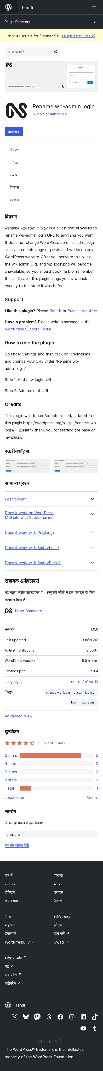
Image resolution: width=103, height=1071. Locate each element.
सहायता (10, 925)
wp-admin (89, 702)
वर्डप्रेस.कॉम (16, 957)
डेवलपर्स (10, 933)
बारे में (8, 875)
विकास (14, 187)
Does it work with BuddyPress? (33, 563)
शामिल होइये (62, 916)
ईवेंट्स (58, 925)
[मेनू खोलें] (95, 7)
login (74, 702)
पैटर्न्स (58, 900)
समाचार (10, 883)
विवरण (14, 149)
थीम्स (57, 883)
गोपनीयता (11, 900)
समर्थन (14, 199)
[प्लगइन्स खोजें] (55, 52)
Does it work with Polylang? (29, 532)
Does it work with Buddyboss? (32, 547)
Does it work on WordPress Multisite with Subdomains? (29, 515)
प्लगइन (58, 892)
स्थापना (15, 174)
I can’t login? (16, 499)
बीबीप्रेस (13, 974)
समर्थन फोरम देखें (17, 845)
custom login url (85, 692)
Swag (61, 942)
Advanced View (19, 716)
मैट (9, 966)
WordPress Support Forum (28, 329)
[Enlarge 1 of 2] (43, 465)
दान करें (61, 933)
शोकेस (58, 875)
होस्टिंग (10, 892)
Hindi (20, 1005)
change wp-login (58, 692)
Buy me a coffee (82, 310)
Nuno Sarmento (46, 114)
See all (92, 797)
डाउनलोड (14, 131)
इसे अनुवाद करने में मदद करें (78, 35)
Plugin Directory (17, 22)
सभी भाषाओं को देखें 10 (84, 682)
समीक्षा (14, 162)
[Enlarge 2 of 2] (91, 465)
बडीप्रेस (13, 983)
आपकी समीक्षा (14, 797)
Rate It (55, 310)
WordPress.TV (20, 942)
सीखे (8, 916)
